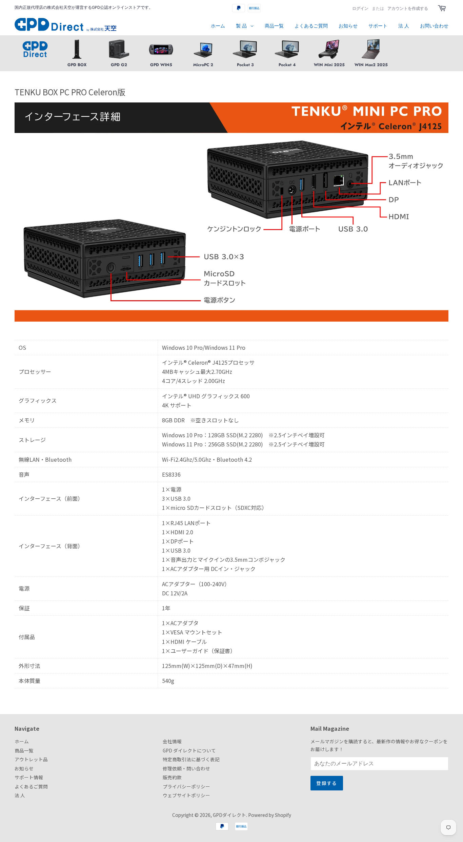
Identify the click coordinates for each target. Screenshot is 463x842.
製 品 (242, 25)
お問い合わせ (434, 25)
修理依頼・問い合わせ (186, 768)
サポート (377, 25)
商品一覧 (274, 25)
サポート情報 (29, 777)
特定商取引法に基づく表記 (191, 759)
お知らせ (348, 25)
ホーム (218, 25)
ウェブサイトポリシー (186, 795)
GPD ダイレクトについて (189, 750)
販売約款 (172, 777)
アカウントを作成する (407, 8)
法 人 (403, 25)
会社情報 (172, 741)
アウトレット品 (31, 759)
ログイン (360, 8)
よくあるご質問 (311, 25)
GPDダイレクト (229, 814)
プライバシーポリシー (186, 786)
